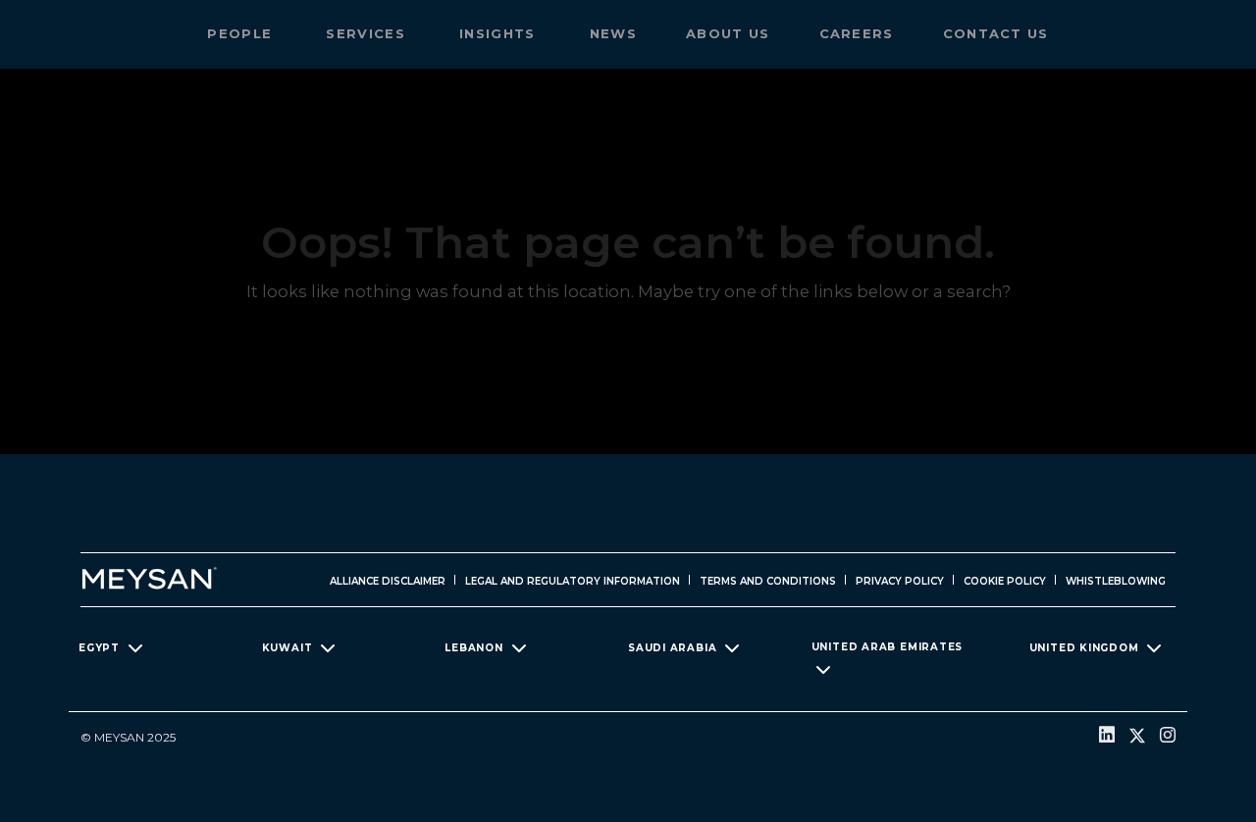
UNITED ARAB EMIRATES (887, 647)
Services (368, 33)
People (242, 33)
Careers (856, 33)
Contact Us (996, 33)
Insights (500, 33)
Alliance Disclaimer (387, 581)
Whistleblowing (1116, 581)
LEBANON (473, 647)
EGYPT (99, 647)
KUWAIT (287, 647)
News (613, 33)
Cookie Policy (1005, 581)
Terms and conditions (768, 581)
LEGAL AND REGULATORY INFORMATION (572, 581)
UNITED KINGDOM (1084, 647)
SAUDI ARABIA (672, 647)
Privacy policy (900, 581)
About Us (727, 33)
